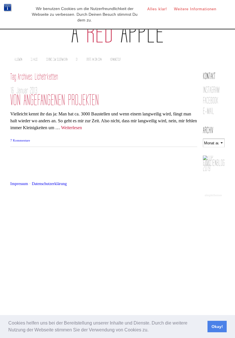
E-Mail (208, 111)
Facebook (210, 100)
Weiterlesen (71, 127)
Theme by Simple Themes (214, 195)
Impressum (19, 183)
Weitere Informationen (195, 9)
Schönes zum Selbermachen (56, 59)
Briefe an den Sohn (94, 59)
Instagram (211, 90)
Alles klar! (157, 9)
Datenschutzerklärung (49, 183)
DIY (77, 59)
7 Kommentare (20, 140)
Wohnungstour (115, 59)
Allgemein (18, 59)
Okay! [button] (217, 326)
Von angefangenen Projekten (54, 100)
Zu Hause (34, 59)
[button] (150, 330)
